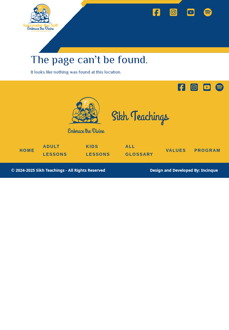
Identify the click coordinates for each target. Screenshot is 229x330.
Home (27, 150)
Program (207, 150)
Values (176, 150)
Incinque (209, 170)
